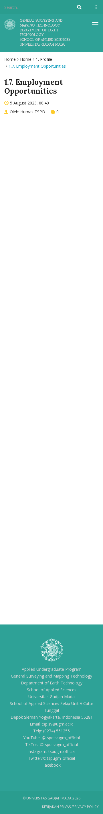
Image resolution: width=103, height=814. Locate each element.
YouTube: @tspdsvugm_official (51, 737)
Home (10, 59)
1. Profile (44, 59)
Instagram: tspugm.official (51, 751)
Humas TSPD (32, 111)
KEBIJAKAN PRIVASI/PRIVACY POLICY (70, 806)
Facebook (51, 765)
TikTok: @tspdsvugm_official (51, 744)
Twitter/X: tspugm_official (51, 758)
